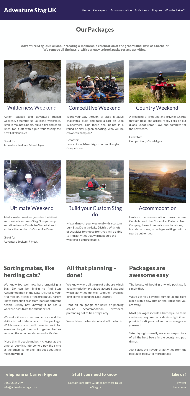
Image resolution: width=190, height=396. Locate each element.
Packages (99, 10)
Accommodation (121, 10)
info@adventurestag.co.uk (21, 387)
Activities (141, 10)
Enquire (157, 10)
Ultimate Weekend (32, 208)
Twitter (181, 382)
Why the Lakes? (175, 10)
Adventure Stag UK (30, 10)
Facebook (179, 387)
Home (86, 10)
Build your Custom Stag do (95, 211)
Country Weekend (157, 108)
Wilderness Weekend (32, 107)
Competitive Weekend (95, 108)
